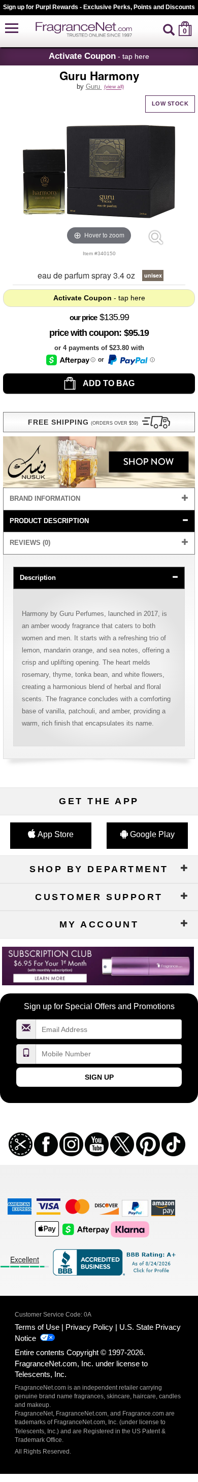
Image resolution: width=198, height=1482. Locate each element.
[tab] (99, 499)
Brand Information (45, 498)
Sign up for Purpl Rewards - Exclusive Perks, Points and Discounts (99, 7)
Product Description (49, 521)
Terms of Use (37, 1327)
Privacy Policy (89, 1327)
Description (38, 577)
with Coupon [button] (84, 333)
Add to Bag (108, 383)
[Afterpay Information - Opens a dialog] (70, 360)
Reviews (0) (30, 542)
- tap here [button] (99, 56)
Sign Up (99, 1077)
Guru (94, 86)
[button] (12, 28)
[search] (169, 29)
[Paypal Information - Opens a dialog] (131, 360)
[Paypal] (135, 1207)
